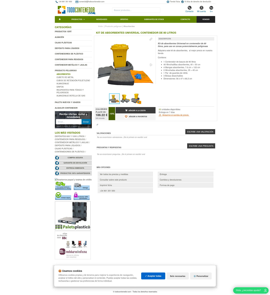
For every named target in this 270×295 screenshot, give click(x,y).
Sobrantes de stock (154, 19)
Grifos (60, 86)
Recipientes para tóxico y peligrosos (70, 91)
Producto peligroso (66, 70)
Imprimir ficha (106, 185)
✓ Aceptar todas (153, 275)
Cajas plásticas (63, 42)
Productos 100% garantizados (75, 173)
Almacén (59, 37)
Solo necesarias (177, 276)
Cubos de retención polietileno (73, 80)
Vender (206, 19)
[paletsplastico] (73, 215)
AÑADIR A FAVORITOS (137, 116)
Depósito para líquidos (67, 48)
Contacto (189, 11)
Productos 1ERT (63, 31)
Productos (76, 19)
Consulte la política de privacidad (66, 126)
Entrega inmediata (75, 168)
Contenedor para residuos (69, 59)
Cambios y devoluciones (170, 179)
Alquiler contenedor (66, 107)
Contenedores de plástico (69, 53)
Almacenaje (63, 83)
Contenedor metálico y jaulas (71, 64)
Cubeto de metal (65, 77)
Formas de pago (167, 185)
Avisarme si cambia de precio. (175, 115)
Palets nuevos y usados (67, 102)
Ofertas (124, 19)
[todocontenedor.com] (76, 8)
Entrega (163, 174)
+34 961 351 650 (107, 190)
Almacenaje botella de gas (71, 95)
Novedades (101, 19)
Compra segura (75, 157)
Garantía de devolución (75, 163)
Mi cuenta (201, 11)
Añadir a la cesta (137, 110)
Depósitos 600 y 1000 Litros (69, 136)
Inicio (100, 26)
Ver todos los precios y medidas (114, 174)
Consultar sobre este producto (113, 179)
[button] (151, 39)
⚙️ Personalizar (201, 276)
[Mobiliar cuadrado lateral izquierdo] (73, 244)
